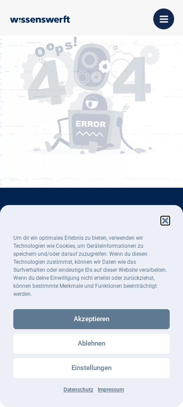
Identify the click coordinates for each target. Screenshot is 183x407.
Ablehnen (91, 343)
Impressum (111, 390)
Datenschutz (78, 390)
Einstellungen (91, 368)
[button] (165, 220)
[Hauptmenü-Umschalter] (163, 18)
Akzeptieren (91, 319)
